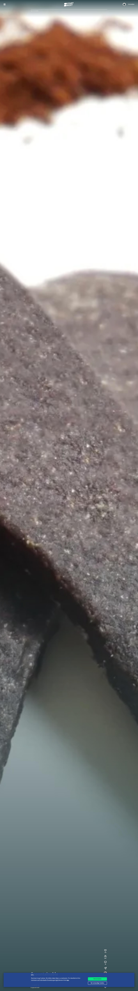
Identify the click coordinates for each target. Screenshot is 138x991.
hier (68, 980)
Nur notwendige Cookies (97, 983)
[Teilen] (105, 968)
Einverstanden (97, 979)
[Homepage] (69, 4)
